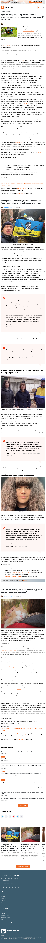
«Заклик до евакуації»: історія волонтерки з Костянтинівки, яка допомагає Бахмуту (22, 729)
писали (23, 60)
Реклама (3, 902)
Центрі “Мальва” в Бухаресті (8, 667)
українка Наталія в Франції (8, 665)
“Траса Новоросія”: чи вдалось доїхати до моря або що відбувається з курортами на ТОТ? (20, 759)
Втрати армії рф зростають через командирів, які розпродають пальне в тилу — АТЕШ (22, 792)
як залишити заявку (39, 568)
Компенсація (3, 898)
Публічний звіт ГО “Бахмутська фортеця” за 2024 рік (12, 922)
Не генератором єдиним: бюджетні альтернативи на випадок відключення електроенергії (22, 184)
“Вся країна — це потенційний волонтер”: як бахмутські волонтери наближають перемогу (10, 847)
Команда (3, 911)
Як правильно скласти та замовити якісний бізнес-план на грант (19, 782)
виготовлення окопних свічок (9, 650)
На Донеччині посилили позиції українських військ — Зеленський (19, 751)
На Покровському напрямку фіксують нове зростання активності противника (22, 798)
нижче (39, 152)
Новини (2, 894)
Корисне (3, 896)
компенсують (19, 142)
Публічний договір (5, 919)
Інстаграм (20, 193)
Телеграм (20, 580)
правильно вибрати (28, 31)
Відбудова (3, 900)
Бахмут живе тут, (22, 188)
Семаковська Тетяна (8, 24)
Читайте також (6, 824)
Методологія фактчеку (6, 917)
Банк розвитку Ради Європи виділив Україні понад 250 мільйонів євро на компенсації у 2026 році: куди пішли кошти (21, 774)
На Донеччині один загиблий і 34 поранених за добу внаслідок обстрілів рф (22, 787)
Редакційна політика (5, 915)
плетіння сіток (40, 648)
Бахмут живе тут (22, 734)
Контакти (3, 913)
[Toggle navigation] (43, 7)
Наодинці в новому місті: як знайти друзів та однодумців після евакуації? (30, 847)
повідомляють (6, 45)
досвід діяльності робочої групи (20, 572)
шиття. (19, 689)
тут (43, 78)
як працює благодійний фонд (12, 576)
